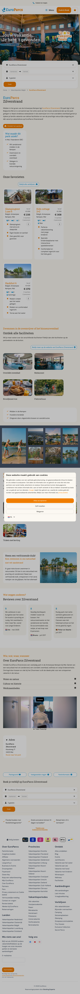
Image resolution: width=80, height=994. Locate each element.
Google (31, 490)
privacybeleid (63, 493)
